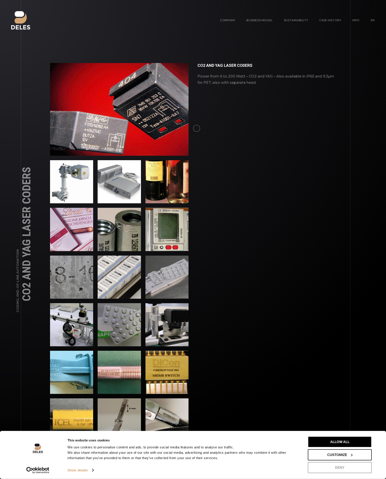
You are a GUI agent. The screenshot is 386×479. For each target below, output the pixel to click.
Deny (339, 467)
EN (373, 20)
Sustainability (296, 20)
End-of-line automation (18, 273)
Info (355, 20)
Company (227, 20)
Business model (259, 20)
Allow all (340, 442)
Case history (330, 20)
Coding (18, 305)
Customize (337, 454)
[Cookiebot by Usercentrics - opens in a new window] (37, 470)
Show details (77, 470)
